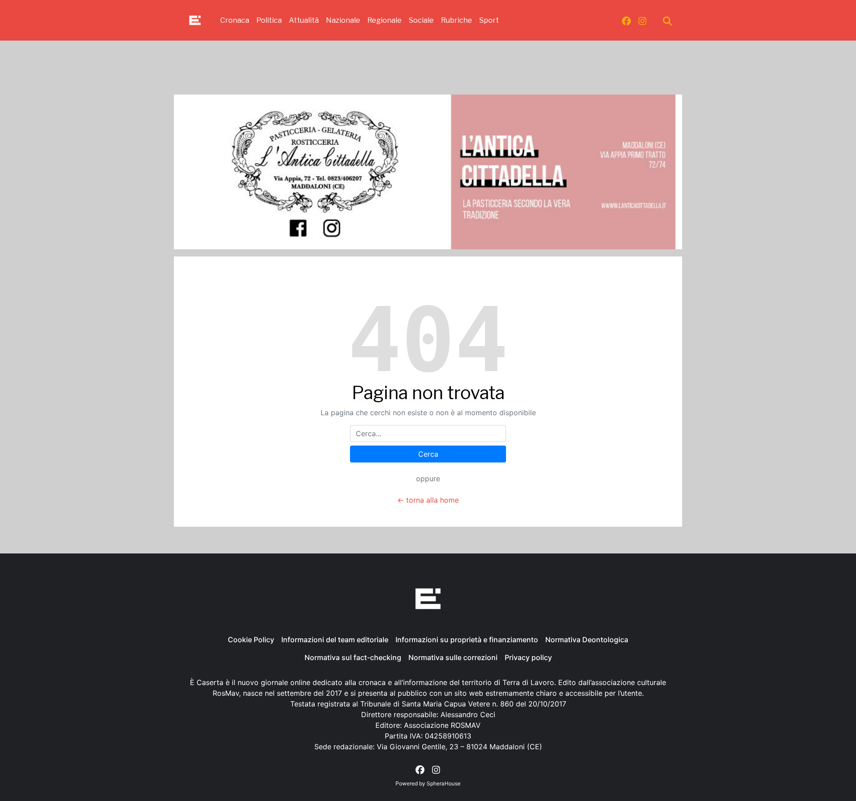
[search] (667, 20)
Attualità (304, 20)
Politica (269, 20)
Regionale (384, 20)
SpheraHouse (444, 783)
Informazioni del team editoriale (334, 639)
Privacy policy (528, 657)
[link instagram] (642, 20)
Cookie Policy (251, 639)
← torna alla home (428, 499)
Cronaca (234, 20)
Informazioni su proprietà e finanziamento (466, 639)
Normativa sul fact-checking (353, 657)
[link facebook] (626, 20)
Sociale (421, 20)
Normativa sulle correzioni (453, 657)
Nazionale (343, 20)
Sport (489, 20)
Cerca (428, 454)
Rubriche (456, 20)
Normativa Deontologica (586, 639)
